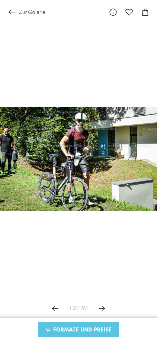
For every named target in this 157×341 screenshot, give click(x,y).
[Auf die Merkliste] (129, 12)
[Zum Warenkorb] (145, 12)
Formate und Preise (81, 330)
